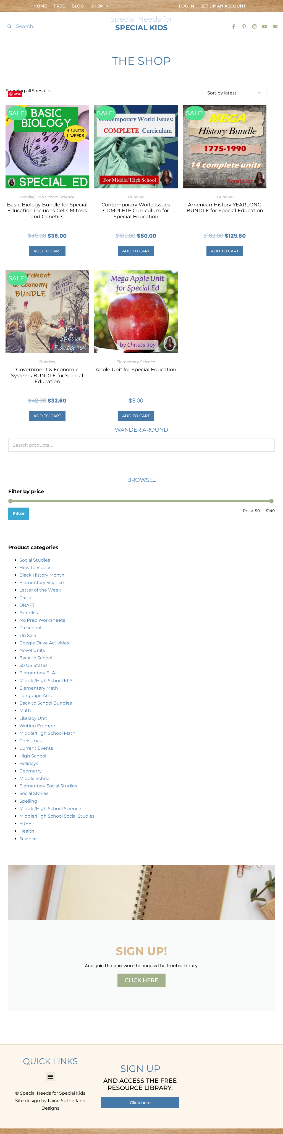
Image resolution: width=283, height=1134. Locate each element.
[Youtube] (265, 26)
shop (97, 6)
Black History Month (41, 575)
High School (32, 756)
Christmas (30, 740)
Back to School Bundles (45, 703)
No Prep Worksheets (42, 620)
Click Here (141, 980)
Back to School (35, 658)
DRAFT (27, 605)
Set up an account (223, 6)
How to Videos (35, 567)
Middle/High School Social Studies (57, 816)
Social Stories (33, 793)
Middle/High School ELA (45, 680)
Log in (186, 6)
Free (59, 6)
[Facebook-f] (234, 26)
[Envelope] (275, 26)
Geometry (30, 771)
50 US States (33, 665)
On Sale (27, 635)
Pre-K (25, 597)
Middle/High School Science (50, 808)
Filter (19, 513)
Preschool (30, 627)
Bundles (28, 612)
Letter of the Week (40, 590)
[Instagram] (254, 26)
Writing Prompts (37, 725)
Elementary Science (41, 582)
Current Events (36, 748)
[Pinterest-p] (244, 26)
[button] (50, 1076)
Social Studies (34, 560)
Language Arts (35, 695)
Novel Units (32, 650)
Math (25, 710)
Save (17, 94)
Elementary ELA (37, 672)
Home (40, 6)
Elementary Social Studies (48, 786)
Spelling (28, 801)
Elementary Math (38, 688)
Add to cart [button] (47, 251)
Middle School (35, 778)
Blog (78, 6)
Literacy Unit (33, 718)
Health (26, 831)
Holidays (28, 763)
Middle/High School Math (47, 733)
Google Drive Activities (44, 643)
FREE (25, 823)
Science (28, 838)
